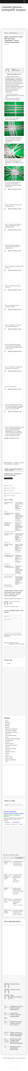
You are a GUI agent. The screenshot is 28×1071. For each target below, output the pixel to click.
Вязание (7, 725)
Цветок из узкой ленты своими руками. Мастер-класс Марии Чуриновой (19, 536)
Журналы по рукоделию (11, 729)
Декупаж (7, 727)
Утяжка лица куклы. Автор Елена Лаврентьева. (15, 1048)
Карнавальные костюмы (11, 732)
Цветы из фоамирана (10, 759)
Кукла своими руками (10, 735)
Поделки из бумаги (10, 751)
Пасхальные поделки (10, 748)
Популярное (19, 857)
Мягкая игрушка (9, 743)
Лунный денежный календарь (12, 738)
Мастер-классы (13, 469)
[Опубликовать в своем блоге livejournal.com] (10, 488)
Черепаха (14, 95)
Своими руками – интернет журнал (14, 8)
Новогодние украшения (11, 745)
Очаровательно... (15, 984)
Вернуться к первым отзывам (11, 642)
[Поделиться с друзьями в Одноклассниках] (13, 493)
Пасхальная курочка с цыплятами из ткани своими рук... (18, 863)
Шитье (6, 761)
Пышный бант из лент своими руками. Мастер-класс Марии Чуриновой (19, 505)
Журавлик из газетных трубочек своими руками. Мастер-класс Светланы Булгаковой (19, 569)
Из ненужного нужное (10, 730)
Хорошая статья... (15, 989)
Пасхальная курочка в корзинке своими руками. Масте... (18, 912)
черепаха (10, 464)
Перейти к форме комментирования (12, 598)
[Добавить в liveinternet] (9, 490)
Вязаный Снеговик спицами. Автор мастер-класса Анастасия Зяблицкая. (16, 1041)
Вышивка (7, 724)
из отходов (15, 462)
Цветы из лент (8, 756)
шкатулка (16, 464)
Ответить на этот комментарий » (11, 606)
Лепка (6, 737)
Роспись (7, 753)
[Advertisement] (16, 56)
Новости (7, 746)
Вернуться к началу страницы (17, 644)
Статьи (7, 755)
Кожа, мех (7, 733)
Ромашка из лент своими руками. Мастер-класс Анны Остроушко (18, 558)
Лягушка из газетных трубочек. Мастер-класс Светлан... (16, 1023)
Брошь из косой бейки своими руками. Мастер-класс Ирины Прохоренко (19, 547)
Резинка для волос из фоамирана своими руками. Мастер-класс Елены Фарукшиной (19, 526)
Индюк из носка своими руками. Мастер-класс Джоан (18, 890)
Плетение (11, 470)
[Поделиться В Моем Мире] (10, 495)
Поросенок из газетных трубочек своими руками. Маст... (12, 1016)
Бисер (6, 720)
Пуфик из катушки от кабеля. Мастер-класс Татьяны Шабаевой (19, 516)
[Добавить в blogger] (8, 485)
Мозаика (7, 742)
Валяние (7, 722)
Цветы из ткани (9, 758)
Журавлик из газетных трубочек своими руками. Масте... (16, 1008)
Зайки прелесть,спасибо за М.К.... (16, 997)
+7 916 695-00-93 (16, 822)
